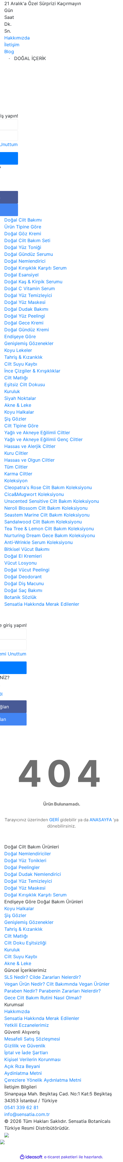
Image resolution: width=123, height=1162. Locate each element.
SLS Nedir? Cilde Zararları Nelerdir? (42, 977)
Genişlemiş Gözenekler (28, 343)
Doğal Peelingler (22, 867)
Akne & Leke (17, 405)
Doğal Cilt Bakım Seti (27, 240)
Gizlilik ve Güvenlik (24, 1046)
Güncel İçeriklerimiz (25, 970)
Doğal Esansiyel (21, 275)
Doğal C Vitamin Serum (29, 288)
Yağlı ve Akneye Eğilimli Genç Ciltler (43, 439)
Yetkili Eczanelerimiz (26, 1025)
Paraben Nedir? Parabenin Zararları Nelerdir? (52, 991)
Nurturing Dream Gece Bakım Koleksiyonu (49, 535)
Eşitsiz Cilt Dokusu (24, 384)
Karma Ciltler (18, 474)
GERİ (54, 819)
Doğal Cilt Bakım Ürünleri (31, 847)
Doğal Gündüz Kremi (26, 329)
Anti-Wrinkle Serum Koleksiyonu (38, 542)
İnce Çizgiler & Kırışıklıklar (32, 371)
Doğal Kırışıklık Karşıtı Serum (35, 268)
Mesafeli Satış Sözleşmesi (32, 1039)
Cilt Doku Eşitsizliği (25, 943)
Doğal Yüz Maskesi (24, 302)
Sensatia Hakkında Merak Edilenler (41, 1018)
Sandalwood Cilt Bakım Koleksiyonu (43, 522)
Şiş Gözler (15, 419)
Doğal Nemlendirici (24, 261)
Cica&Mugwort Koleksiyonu (34, 494)
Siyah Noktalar (20, 398)
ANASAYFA (101, 819)
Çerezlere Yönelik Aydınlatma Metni (42, 1080)
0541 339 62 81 (21, 1107)
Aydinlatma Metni (23, 1073)
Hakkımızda (17, 38)
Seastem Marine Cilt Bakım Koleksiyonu (47, 515)
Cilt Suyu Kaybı (20, 364)
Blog (9, 51)
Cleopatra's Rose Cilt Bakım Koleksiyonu (48, 487)
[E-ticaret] (61, 1157)
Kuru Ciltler (16, 453)
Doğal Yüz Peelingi (24, 316)
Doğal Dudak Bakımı (26, 309)
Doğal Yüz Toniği (22, 247)
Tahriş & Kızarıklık (23, 357)
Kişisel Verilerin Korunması (32, 1059)
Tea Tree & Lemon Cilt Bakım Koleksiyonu (49, 528)
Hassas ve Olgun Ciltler (29, 460)
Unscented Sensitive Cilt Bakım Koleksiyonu (51, 501)
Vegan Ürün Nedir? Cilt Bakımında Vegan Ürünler (57, 984)
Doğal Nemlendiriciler (27, 853)
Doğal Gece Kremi (23, 323)
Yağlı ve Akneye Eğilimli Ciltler (37, 432)
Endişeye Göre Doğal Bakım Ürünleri (43, 901)
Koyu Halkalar (19, 412)
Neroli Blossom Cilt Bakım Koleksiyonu (46, 508)
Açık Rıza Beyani (22, 1066)
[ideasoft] (31, 1157)
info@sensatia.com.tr (27, 1114)
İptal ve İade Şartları (26, 1052)
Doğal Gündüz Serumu (28, 254)
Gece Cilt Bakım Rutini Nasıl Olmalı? (43, 997)
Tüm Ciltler (16, 467)
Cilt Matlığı (16, 377)
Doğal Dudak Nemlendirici (32, 874)
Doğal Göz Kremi (22, 233)
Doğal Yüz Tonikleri (25, 860)
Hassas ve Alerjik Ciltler (29, 446)
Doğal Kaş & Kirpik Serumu (33, 281)
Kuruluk (12, 391)
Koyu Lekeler (18, 350)
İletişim (11, 44)
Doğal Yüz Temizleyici (28, 295)
